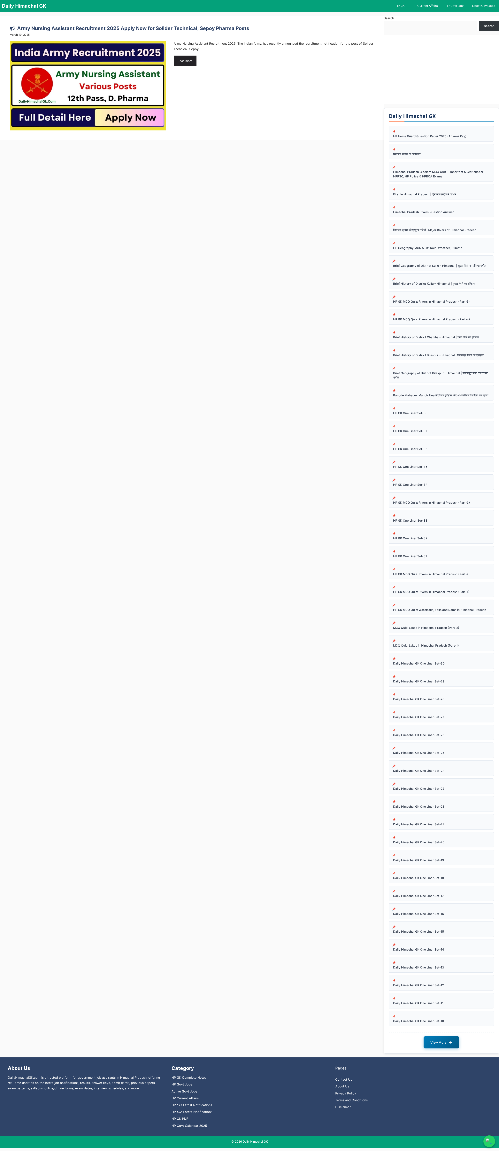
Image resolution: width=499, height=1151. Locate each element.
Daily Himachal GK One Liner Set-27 (418, 717)
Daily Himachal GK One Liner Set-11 (418, 1003)
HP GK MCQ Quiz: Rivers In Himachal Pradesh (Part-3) (431, 502)
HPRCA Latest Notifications (192, 1112)
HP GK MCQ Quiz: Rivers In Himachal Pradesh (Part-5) (431, 301)
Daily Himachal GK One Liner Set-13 (418, 967)
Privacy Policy (345, 1093)
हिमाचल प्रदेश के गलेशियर (407, 154)
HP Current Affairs (425, 6)
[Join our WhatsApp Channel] (489, 1141)
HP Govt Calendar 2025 (189, 1126)
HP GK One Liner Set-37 (410, 431)
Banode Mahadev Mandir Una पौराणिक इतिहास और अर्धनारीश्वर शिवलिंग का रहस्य (440, 395)
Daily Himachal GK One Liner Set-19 (418, 860)
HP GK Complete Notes (189, 1077)
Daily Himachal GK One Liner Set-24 (418, 771)
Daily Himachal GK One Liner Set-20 (418, 842)
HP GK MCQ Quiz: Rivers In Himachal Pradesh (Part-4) (431, 319)
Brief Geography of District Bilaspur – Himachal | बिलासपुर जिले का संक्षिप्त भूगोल (440, 375)
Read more (185, 61)
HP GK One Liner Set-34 (410, 484)
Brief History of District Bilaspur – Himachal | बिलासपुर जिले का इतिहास (438, 355)
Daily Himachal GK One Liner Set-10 (418, 1021)
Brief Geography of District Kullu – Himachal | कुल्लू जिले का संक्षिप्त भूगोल (439, 266)
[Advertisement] (441, 69)
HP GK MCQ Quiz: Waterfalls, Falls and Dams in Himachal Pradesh (439, 610)
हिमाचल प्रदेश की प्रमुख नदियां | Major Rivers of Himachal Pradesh (434, 230)
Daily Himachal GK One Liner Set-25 (418, 753)
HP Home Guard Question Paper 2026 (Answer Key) (429, 136)
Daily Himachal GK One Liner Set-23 (418, 806)
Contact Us (343, 1079)
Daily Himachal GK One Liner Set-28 (418, 699)
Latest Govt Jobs (483, 6)
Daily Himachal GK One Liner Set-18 (418, 878)
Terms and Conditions (351, 1100)
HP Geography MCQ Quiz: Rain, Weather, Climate (427, 248)
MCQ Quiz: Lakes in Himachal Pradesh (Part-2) (426, 628)
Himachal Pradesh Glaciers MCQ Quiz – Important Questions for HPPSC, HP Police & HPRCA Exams (438, 174)
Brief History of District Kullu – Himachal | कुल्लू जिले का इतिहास (434, 283)
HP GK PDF (180, 1119)
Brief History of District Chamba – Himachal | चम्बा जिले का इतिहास (436, 337)
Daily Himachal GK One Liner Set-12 (418, 985)
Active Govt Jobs (184, 1091)
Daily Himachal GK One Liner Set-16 (418, 914)
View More (441, 1042)
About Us (342, 1086)
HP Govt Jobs (455, 6)
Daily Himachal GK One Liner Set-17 (418, 896)
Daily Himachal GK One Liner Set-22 (418, 788)
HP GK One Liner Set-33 (410, 520)
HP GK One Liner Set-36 (410, 449)
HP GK (400, 6)
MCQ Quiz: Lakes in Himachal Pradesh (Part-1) (426, 645)
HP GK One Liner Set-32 (410, 538)
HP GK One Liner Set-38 (410, 413)
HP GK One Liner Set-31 (410, 556)
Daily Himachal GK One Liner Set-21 (418, 824)
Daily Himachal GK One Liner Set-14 (418, 949)
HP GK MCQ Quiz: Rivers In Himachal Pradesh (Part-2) (431, 574)
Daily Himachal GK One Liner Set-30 (419, 663)
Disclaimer (343, 1107)
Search (389, 18)
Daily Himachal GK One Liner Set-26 (418, 735)
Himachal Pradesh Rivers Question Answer (423, 212)
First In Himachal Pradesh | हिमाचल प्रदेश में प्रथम (424, 194)
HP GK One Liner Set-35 (410, 467)
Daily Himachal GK (24, 6)
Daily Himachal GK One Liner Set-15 (418, 931)
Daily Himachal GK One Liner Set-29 (418, 681)
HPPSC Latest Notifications (192, 1105)
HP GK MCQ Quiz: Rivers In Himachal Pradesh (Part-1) (431, 592)
